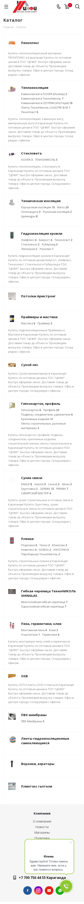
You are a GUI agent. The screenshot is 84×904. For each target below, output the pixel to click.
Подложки (29, 545)
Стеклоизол (30, 244)
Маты (62, 207)
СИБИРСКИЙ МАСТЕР (36, 493)
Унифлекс (28, 240)
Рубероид (50, 244)
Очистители (30, 634)
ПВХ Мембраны (32, 721)
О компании (42, 821)
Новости (42, 827)
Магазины (42, 832)
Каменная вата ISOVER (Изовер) (44, 94)
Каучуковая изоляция (38, 207)
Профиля (51, 410)
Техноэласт (63, 240)
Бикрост (45, 240)
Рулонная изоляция (57, 212)
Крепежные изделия (37, 419)
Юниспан (59, 545)
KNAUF (26, 484)
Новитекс (28, 550)
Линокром (29, 249)
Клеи (53, 630)
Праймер (44, 323)
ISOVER (27, 160)
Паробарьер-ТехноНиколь (40, 554)
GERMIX (47, 489)
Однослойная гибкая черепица (43, 606)
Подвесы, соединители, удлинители (47, 414)
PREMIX (62, 489)
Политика (42, 838)
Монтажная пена (34, 630)
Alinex (67, 484)
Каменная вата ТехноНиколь (42, 98)
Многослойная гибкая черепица (44, 602)
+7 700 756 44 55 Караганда (42, 877)
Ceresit (53, 484)
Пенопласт (29, 112)
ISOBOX (45, 550)
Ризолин (46, 249)
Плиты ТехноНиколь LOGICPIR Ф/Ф (45, 107)
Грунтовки (29, 489)
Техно (44, 545)
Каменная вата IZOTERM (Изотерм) (46, 103)
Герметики (50, 634)
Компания (42, 813)
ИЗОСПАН (61, 550)
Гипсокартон (31, 410)
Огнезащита (30, 212)
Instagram (38, 890)
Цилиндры (29, 216)
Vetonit (40, 484)
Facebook (27, 890)
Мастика (28, 323)
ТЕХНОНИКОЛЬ (46, 160)
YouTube (49, 890)
